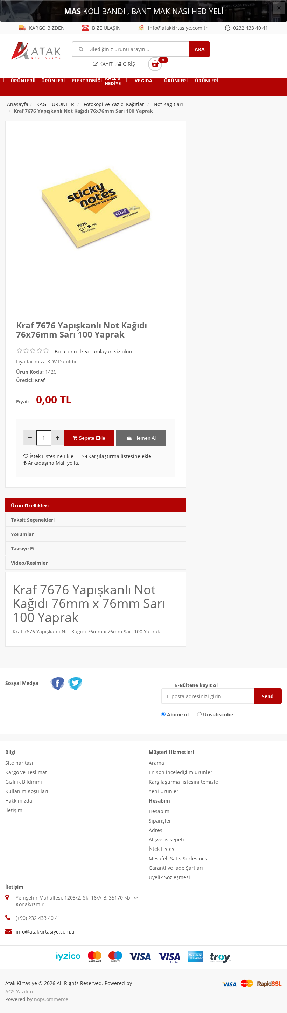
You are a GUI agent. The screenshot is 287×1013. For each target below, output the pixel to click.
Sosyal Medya (21, 683)
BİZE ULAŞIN (106, 28)
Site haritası (19, 762)
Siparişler (160, 820)
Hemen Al (144, 438)
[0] (155, 64)
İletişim (13, 810)
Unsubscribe (218, 714)
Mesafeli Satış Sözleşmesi (179, 858)
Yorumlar (22, 534)
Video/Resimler (29, 563)
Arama (156, 762)
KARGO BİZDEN (46, 28)
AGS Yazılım (19, 991)
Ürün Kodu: (30, 371)
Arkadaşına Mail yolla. (53, 462)
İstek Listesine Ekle (51, 456)
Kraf (40, 380)
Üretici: (25, 380)
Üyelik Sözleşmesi (169, 877)
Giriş (128, 64)
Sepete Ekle (91, 438)
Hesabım (159, 811)
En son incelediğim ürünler (180, 772)
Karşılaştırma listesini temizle (183, 781)
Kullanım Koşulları (26, 791)
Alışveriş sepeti (166, 839)
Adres (155, 830)
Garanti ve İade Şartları (176, 868)
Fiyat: (22, 401)
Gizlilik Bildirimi (23, 781)
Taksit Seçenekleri (33, 519)
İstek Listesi (162, 849)
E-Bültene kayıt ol (196, 685)
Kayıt (105, 64)
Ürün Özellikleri (30, 505)
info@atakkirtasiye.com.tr (177, 28)
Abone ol (178, 714)
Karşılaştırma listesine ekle (119, 456)
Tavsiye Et (23, 548)
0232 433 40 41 (250, 28)
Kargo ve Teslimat (26, 772)
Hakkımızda (18, 800)
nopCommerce (51, 999)
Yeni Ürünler (163, 791)
